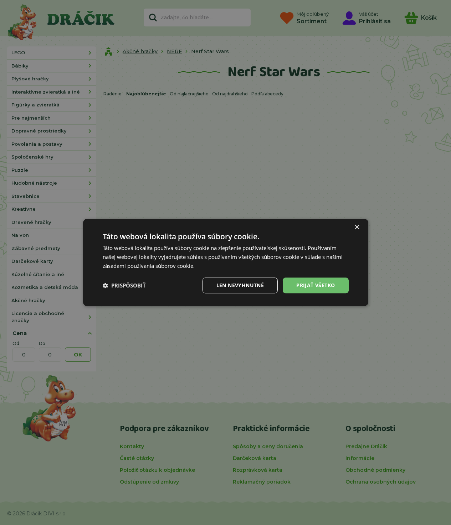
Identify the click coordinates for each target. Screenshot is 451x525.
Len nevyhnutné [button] (240, 285)
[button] (124, 285)
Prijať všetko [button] (315, 285)
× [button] (356, 227)
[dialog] (225, 262)
